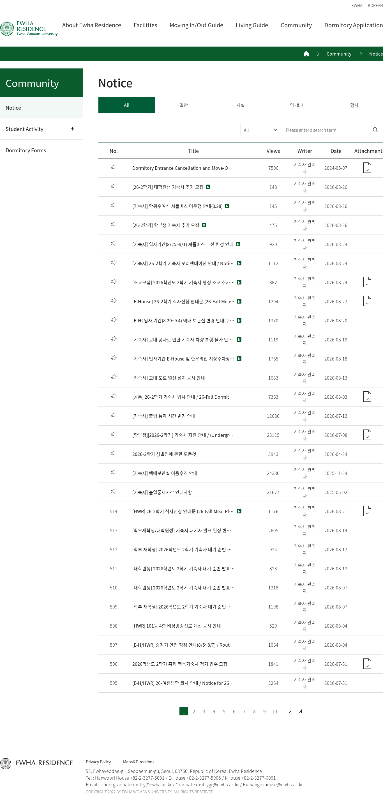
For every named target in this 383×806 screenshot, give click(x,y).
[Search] (375, 130)
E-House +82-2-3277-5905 (195, 777)
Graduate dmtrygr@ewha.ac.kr (207, 784)
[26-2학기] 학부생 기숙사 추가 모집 (165, 225)
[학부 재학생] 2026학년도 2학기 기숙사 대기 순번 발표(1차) (183, 606)
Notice (376, 54)
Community (339, 54)
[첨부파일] (367, 167)
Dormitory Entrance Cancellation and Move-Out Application (183, 167)
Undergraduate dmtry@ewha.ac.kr (136, 784)
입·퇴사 (297, 105)
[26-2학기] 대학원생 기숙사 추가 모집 (168, 186)
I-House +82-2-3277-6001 (250, 777)
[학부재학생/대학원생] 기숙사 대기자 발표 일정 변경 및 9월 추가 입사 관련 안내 (183, 530)
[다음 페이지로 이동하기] (290, 711)
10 (274, 711)
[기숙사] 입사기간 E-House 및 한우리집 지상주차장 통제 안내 (183, 358)
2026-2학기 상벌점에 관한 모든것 (164, 454)
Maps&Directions (138, 761)
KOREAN (375, 5)
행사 (354, 105)
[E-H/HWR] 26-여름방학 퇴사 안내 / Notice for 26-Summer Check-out (183, 682)
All (127, 105)
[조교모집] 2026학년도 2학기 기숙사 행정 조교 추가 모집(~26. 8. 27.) (183, 282)
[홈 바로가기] (306, 53)
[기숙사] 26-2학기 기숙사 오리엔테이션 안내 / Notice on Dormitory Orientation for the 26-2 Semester (183, 263)
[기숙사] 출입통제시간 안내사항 (162, 492)
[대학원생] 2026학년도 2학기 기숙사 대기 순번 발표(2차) (183, 568)
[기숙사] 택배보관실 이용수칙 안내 (164, 473)
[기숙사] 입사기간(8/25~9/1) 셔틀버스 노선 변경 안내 (183, 244)
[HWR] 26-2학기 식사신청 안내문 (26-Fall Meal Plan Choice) (183, 511)
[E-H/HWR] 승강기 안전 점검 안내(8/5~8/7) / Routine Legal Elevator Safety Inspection (183, 644)
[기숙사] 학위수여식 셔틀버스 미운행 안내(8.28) (177, 206)
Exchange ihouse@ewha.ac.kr (273, 784)
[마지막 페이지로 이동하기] (300, 711)
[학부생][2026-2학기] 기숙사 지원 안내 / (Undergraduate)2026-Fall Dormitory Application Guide (183, 434)
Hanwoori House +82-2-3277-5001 (130, 777)
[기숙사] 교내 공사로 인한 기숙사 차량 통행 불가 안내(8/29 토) (183, 339)
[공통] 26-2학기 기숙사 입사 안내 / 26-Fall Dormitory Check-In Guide (183, 396)
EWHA (357, 5)
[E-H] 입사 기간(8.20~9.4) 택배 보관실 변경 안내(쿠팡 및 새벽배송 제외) (183, 320)
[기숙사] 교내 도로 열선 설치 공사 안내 (168, 377)
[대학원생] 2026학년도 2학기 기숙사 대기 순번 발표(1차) (183, 587)
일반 (183, 105)
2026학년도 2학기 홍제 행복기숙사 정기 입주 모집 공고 (183, 663)
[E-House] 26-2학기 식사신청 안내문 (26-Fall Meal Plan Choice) (183, 301)
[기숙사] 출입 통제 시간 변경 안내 (163, 415)
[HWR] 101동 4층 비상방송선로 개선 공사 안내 (176, 625)
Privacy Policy (98, 761)
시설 (240, 105)
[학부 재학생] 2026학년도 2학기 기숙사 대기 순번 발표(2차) (183, 549)
